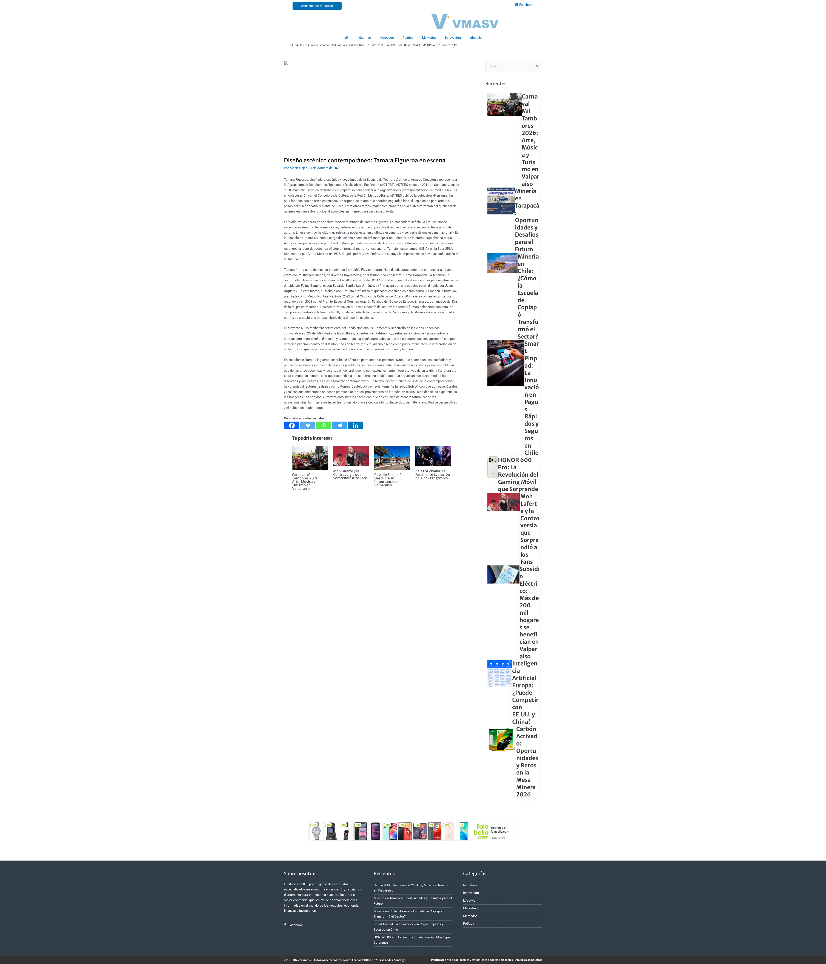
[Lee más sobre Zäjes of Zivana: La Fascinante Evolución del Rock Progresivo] (433, 456)
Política (407, 38)
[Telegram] (339, 425)
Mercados (386, 38)
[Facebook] (291, 425)
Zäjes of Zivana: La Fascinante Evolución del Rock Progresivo (432, 474)
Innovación (453, 38)
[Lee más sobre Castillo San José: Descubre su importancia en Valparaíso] (392, 458)
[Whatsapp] (323, 425)
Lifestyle (475, 38)
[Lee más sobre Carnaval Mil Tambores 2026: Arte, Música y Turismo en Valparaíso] (310, 457)
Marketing (429, 38)
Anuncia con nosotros (528, 959)
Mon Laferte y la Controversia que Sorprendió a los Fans (350, 474)
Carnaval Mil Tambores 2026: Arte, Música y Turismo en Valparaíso (305, 482)
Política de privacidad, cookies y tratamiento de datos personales (472, 959)
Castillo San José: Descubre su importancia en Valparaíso (388, 480)
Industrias (364, 38)
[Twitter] (307, 425)
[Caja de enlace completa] (513, 140)
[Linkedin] (355, 425)
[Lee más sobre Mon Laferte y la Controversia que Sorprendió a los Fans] (351, 456)
